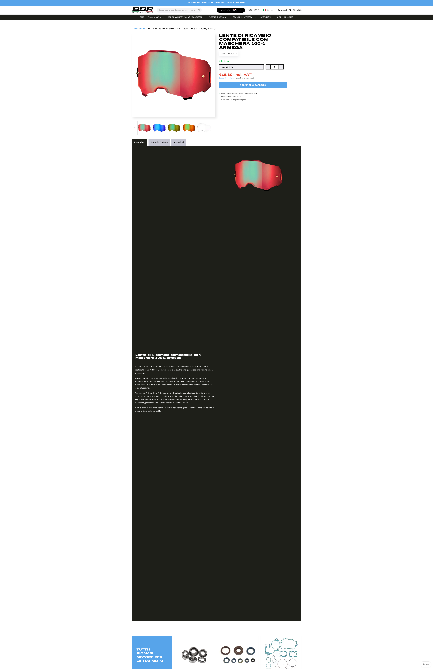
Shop (143, 29)
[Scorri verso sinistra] (134, 127)
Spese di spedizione (227, 78)
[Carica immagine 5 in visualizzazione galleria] (204, 128)
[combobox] (179, 10)
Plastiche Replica (217, 17)
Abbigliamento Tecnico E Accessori (185, 17)
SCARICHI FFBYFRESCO (242, 17)
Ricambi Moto (154, 17)
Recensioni (179, 142)
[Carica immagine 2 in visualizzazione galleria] (159, 128)
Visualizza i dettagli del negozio (233, 100)
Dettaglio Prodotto (159, 142)
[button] (295, 10)
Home (135, 29)
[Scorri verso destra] (214, 127)
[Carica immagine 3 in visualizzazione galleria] (174, 128)
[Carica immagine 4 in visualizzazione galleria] (189, 128)
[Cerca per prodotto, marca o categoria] (199, 10)
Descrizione (139, 142)
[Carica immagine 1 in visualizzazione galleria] (144, 128)
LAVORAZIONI (265, 17)
